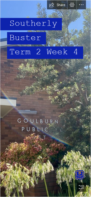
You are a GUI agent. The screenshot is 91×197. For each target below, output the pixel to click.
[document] (45, 98)
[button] (57, 4)
